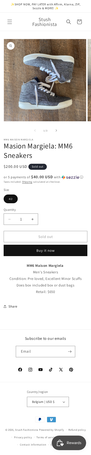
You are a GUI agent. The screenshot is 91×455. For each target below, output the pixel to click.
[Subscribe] (69, 351)
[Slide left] (35, 130)
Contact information (33, 444)
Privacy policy (23, 437)
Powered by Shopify (51, 429)
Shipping (27, 181)
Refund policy (77, 429)
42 (13, 199)
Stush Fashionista (26, 429)
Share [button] (12, 306)
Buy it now (45, 250)
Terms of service (46, 437)
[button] (9, 21)
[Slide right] (56, 130)
